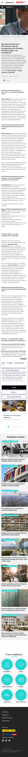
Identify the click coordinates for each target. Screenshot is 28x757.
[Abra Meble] (9, 734)
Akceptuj (14, 387)
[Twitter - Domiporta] (9, 740)
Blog (2, 7)
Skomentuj (7, 80)
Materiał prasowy (14, 76)
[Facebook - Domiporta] (3, 740)
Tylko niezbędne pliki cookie (14, 396)
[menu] (2, 2)
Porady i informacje (5, 36)
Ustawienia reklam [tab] (19, 362)
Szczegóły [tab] (9, 362)
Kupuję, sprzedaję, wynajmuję (18, 36)
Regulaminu (5, 751)
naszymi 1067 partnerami (12, 370)
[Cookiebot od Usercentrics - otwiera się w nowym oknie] (20, 359)
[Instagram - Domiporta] (6, 740)
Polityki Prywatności (14, 751)
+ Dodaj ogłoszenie (20, 2)
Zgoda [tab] (3, 362)
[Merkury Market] (8, 731)
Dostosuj (13, 392)
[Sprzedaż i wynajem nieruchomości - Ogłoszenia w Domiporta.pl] (10, 2)
